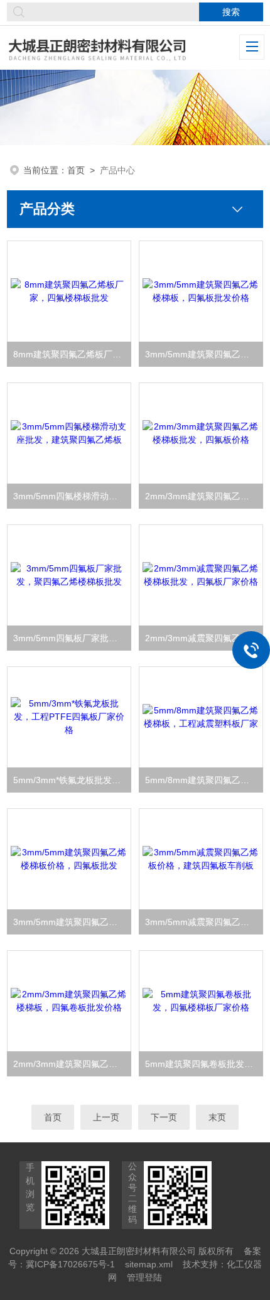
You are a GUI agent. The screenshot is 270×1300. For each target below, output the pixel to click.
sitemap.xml (149, 1264)
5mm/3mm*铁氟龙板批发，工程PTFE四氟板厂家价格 (72, 780)
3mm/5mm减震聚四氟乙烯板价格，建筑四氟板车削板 (204, 922)
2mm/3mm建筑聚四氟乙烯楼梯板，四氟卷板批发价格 (72, 1064)
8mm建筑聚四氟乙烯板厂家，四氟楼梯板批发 (72, 354)
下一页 (164, 1117)
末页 (217, 1117)
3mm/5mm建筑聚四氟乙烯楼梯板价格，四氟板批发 (72, 922)
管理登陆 (144, 1277)
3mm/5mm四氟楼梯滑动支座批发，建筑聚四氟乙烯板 (72, 496)
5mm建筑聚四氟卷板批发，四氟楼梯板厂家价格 (204, 1064)
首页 (76, 170)
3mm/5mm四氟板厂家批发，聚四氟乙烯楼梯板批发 (72, 638)
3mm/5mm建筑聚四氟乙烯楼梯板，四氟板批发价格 (204, 354)
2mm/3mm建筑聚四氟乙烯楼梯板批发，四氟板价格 (204, 496)
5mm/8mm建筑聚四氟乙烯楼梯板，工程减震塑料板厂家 (204, 780)
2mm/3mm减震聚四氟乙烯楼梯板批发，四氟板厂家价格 (204, 638)
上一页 (106, 1117)
